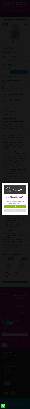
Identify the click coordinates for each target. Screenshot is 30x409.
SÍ (15, 206)
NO (15, 210)
